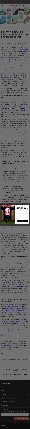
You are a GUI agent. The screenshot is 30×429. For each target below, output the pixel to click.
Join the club (22, 220)
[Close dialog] (28, 205)
